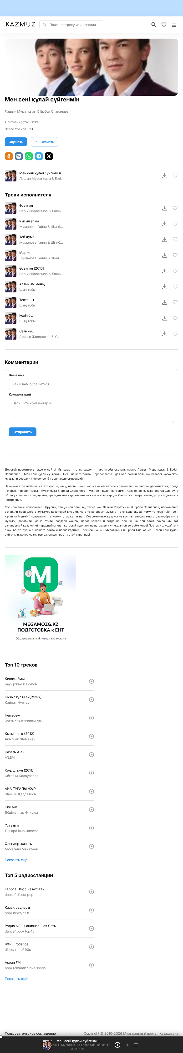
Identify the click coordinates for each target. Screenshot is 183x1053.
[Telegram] (39, 156)
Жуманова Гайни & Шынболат (41, 227)
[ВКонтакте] (19, 156)
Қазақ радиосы (17, 907)
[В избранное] (175, 176)
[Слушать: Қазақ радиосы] (91, 910)
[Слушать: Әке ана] (91, 809)
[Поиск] (154, 24)
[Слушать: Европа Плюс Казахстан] (91, 892)
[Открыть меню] (174, 24)
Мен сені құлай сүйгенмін (40, 173)
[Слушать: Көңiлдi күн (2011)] (91, 773)
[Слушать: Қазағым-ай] (91, 754)
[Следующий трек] (127, 1045)
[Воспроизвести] (10, 175)
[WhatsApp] (29, 156)
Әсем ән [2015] (31, 268)
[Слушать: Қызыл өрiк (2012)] (91, 736)
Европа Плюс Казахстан (24, 889)
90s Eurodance (16, 944)
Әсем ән (26, 205)
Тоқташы (26, 300)
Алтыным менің (32, 284)
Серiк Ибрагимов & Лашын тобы (41, 274)
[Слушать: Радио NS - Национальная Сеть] (91, 928)
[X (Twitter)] (49, 156)
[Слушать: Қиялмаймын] (91, 681)
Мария (24, 253)
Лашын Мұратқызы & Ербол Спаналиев (37, 111)
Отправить (23, 432)
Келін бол (26, 315)
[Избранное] (164, 25)
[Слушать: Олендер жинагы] (91, 846)
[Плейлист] (136, 1045)
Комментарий (20, 394)
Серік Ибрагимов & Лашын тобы (41, 211)
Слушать (16, 142)
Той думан (27, 237)
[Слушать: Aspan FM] (91, 965)
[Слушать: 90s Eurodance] (91, 947)
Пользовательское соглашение (30, 1033)
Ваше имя (17, 375)
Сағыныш (27, 331)
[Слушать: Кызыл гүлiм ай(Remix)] (91, 699)
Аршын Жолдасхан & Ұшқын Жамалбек (41, 337)
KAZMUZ (21, 24)
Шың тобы (27, 305)
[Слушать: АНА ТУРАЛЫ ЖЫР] (91, 791)
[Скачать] (164, 176)
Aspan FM (13, 962)
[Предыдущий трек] (108, 1045)
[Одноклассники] (9, 156)
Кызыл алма (29, 221)
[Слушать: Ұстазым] (91, 828)
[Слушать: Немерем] (91, 718)
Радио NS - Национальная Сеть (30, 926)
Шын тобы (27, 289)
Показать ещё (16, 860)
